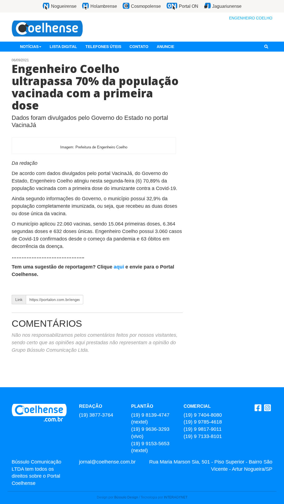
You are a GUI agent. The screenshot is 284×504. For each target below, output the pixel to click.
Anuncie (165, 46)
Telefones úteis (103, 46)
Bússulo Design (126, 497)
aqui (119, 267)
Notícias (29, 46)
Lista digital (63, 46)
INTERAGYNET (175, 497)
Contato (139, 46)
